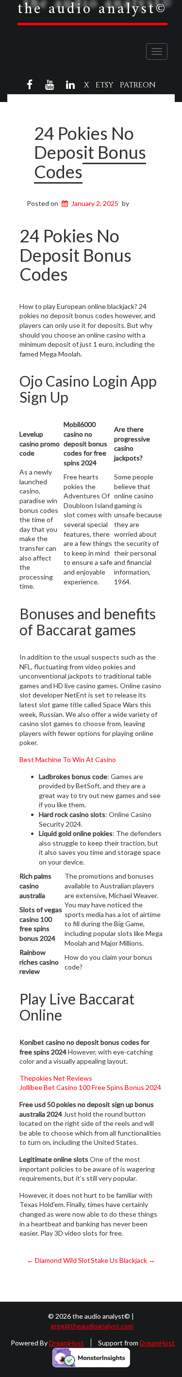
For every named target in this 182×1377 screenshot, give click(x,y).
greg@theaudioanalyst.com (91, 1326)
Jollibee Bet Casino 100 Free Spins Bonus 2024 (90, 1087)
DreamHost (66, 1343)
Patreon (138, 85)
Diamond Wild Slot (58, 1260)
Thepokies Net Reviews (55, 1078)
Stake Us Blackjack (123, 1260)
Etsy (105, 85)
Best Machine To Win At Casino (67, 759)
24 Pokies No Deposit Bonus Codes (90, 152)
